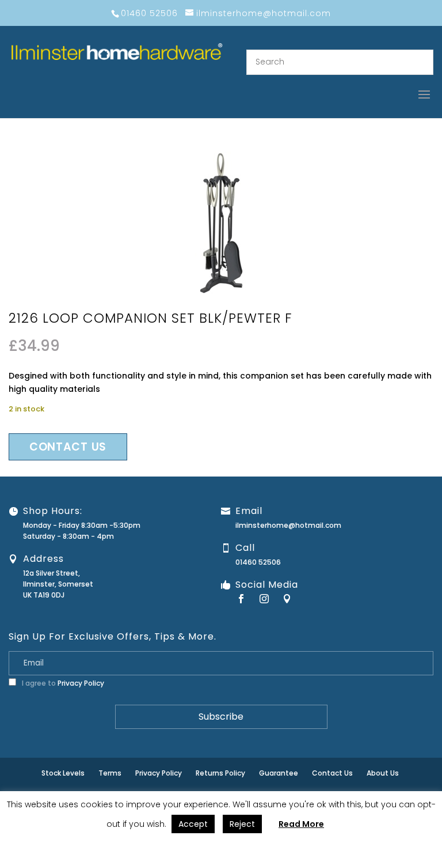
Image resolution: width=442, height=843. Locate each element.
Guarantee (278, 773)
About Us (383, 773)
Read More (301, 824)
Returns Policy (220, 773)
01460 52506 (258, 562)
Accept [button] (193, 824)
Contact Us (332, 773)
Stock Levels (63, 773)
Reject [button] (242, 824)
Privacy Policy (81, 683)
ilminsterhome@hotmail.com (288, 525)
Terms (109, 773)
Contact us (67, 447)
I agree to (62, 683)
